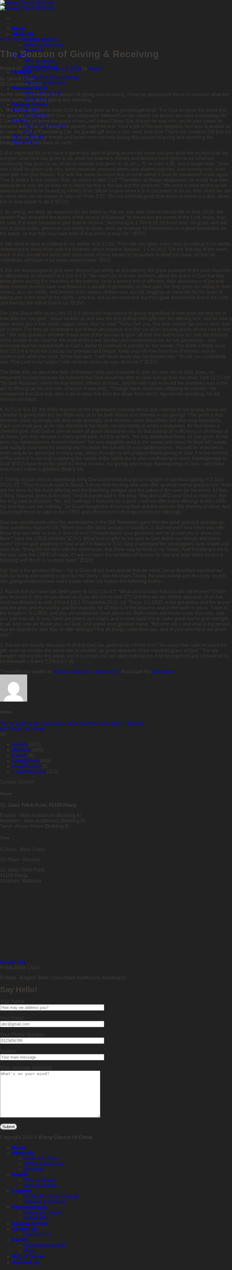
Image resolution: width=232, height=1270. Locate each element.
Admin (95, 68)
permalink (162, 671)
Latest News (40, 39)
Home (19, 28)
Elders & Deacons (43, 44)
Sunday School (29, 104)
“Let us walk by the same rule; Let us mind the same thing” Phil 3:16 (72, 723)
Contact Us (25, 1228)
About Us (23, 33)
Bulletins (21, 39)
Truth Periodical (29, 771)
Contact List (37, 1234)
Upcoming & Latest (44, 1245)
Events (19, 755)
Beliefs (20, 1174)
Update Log (25, 1262)
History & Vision (41, 1158)
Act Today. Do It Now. (22, 728)
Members (34, 1169)
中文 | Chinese (28, 1256)
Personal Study (29, 88)
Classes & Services (45, 82)
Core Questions (41, 1185)
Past (29, 1250)
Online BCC (37, 1218)
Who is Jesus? (40, 61)
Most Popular (26, 766)
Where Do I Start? (43, 1212)
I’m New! (21, 71)
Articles (6, 39)
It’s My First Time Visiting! (51, 77)
